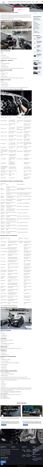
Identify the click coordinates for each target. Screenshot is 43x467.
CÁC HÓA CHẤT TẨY (36, 27)
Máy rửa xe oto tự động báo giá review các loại (10, 305)
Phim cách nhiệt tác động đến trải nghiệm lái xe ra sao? (29, 456)
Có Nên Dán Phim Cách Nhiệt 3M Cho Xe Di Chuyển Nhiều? (29, 451)
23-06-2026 (28, 454)
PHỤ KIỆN (34, 22)
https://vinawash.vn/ (20, 132)
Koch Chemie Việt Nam (15, 449)
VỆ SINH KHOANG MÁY (36, 19)
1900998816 (36, 450)
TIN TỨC (24, 9)
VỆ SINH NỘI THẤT (36, 18)
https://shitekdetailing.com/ (21, 188)
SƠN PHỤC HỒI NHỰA (36, 24)
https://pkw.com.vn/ (20, 139)
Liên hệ (3, 461)
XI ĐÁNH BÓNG (35, 26)
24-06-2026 (28, 449)
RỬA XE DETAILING (36, 28)
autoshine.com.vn (26, 194)
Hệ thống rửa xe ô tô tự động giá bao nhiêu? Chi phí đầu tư (12, 391)
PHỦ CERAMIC (35, 31)
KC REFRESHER (35, 23)
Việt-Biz (22, 129)
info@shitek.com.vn (37, 454)
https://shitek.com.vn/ (6, 398)
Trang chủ (20, 9)
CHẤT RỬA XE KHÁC (36, 32)
